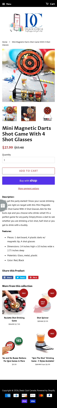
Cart (52, 4)
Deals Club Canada (27, 390)
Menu (8, 4)
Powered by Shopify (46, 390)
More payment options (28, 188)
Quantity (6, 154)
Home (4, 42)
